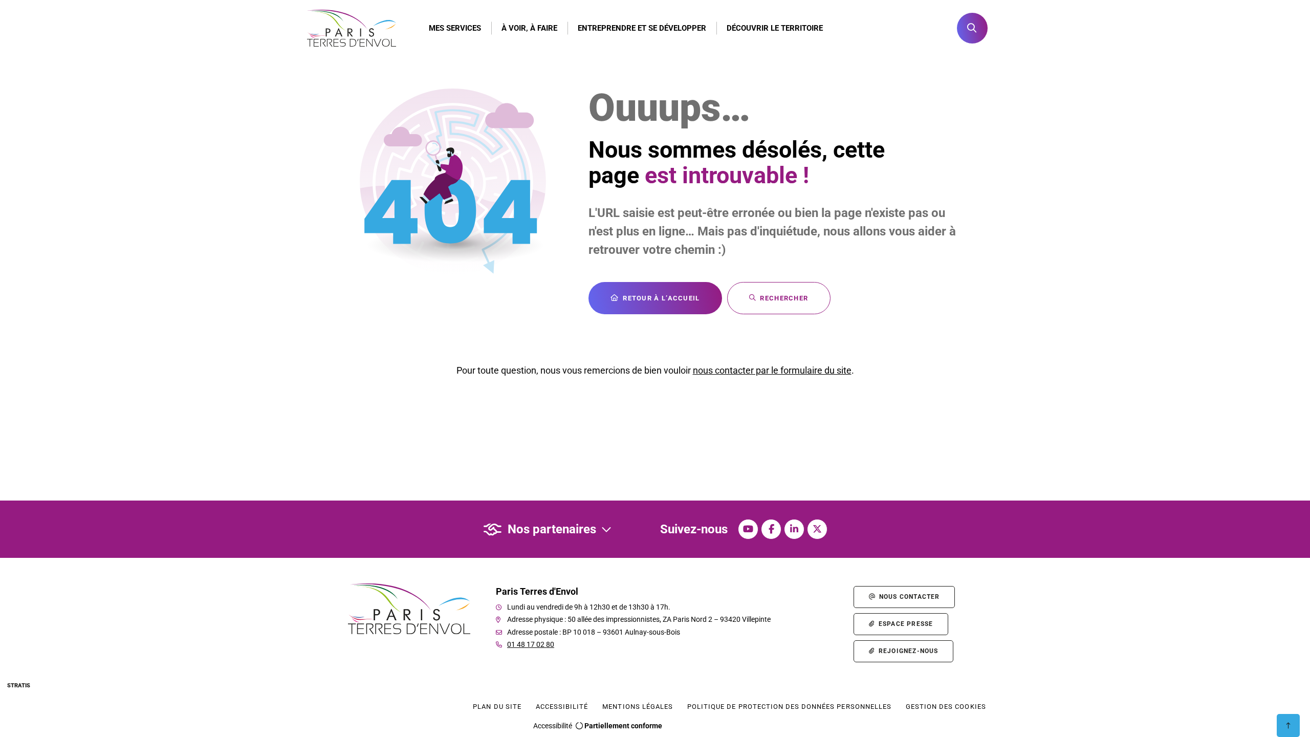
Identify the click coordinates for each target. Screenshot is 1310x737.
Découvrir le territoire (775, 28)
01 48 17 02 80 (530, 644)
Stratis (18, 685)
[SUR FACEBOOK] (771, 529)
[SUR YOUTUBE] (748, 529)
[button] (972, 28)
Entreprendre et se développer (642, 28)
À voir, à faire (529, 28)
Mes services (455, 28)
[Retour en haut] (1288, 725)
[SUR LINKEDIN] (794, 529)
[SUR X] (817, 529)
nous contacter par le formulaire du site (772, 370)
